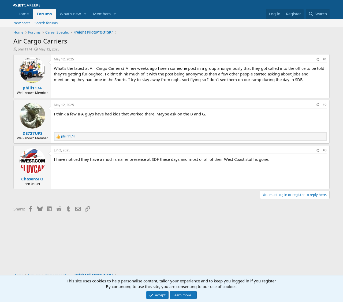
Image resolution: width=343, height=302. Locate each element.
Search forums (46, 22)
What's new (70, 13)
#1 (325, 59)
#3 (325, 150)
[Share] (317, 59)
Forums (44, 13)
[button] (85, 14)
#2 (325, 105)
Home (23, 13)
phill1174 (25, 49)
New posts (21, 22)
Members (102, 13)
